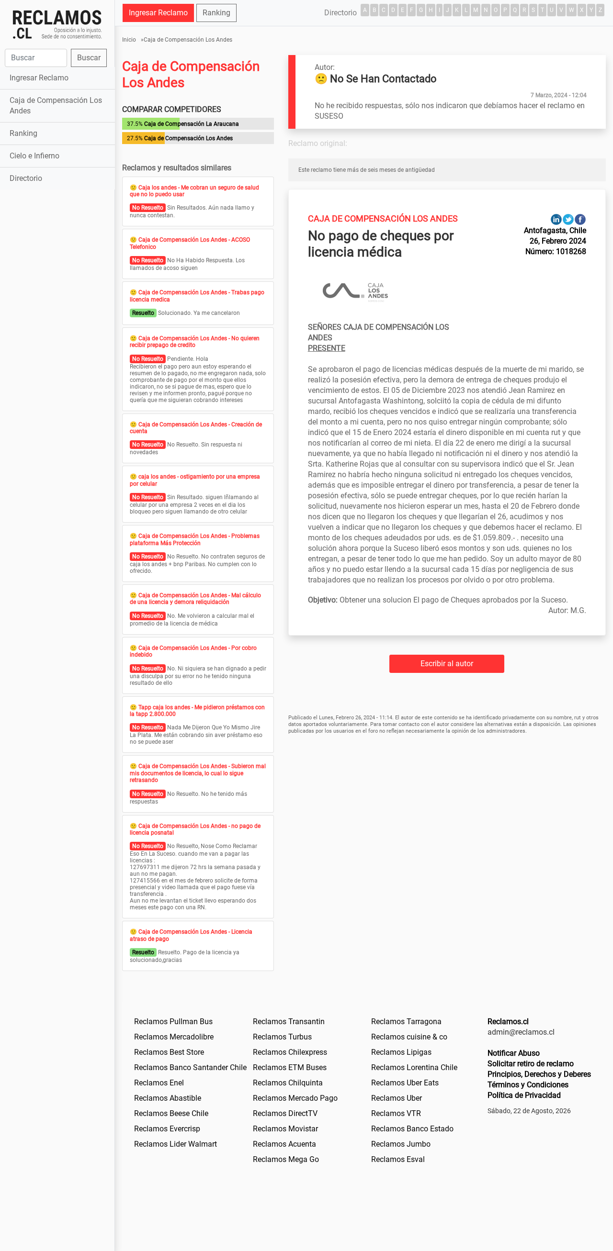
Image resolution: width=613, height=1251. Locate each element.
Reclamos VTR (396, 1113)
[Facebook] (580, 218)
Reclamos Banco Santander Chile (190, 1067)
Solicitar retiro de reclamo (531, 1063)
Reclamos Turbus (282, 1036)
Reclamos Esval (398, 1159)
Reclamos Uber (396, 1098)
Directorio (26, 178)
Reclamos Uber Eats (405, 1082)
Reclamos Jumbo (401, 1144)
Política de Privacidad (524, 1095)
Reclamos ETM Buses (290, 1067)
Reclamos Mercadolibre (174, 1036)
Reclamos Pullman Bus (173, 1021)
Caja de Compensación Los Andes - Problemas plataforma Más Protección (195, 539)
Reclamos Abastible (167, 1098)
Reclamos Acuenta (284, 1144)
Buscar (89, 57)
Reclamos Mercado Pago (295, 1098)
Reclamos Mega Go (286, 1159)
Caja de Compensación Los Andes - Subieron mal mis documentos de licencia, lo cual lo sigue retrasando (198, 773)
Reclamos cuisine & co (409, 1036)
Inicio (129, 39)
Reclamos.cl (508, 1021)
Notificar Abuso (514, 1053)
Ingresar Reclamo (39, 77)
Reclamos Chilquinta (288, 1082)
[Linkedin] (556, 218)
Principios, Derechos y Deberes (539, 1074)
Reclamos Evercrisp (167, 1128)
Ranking (23, 133)
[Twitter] (568, 218)
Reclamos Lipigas (401, 1052)
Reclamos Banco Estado (412, 1128)
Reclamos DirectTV (285, 1113)
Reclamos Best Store (169, 1052)
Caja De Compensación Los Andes (383, 218)
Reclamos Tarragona (406, 1021)
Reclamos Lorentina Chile (414, 1067)
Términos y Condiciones (528, 1084)
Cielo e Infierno (34, 155)
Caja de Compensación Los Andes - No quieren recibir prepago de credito (195, 341)
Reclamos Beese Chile (171, 1113)
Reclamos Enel (159, 1082)
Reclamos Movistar (285, 1128)
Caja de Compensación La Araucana (191, 124)
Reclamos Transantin (289, 1021)
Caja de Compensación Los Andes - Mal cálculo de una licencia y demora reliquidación (195, 598)
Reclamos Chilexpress (290, 1052)
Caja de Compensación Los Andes (56, 105)
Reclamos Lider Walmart (175, 1144)
